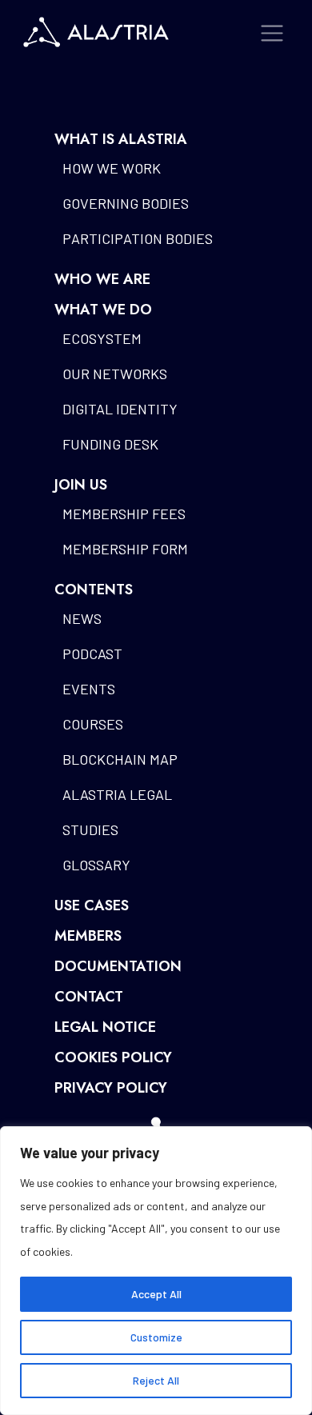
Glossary (96, 864)
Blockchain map (120, 759)
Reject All (156, 1380)
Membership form (125, 549)
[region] (156, 1270)
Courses (92, 724)
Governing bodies (125, 203)
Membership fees (124, 513)
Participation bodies (137, 238)
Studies (90, 829)
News (82, 618)
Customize (156, 1337)
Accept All (156, 1294)
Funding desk (110, 444)
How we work (111, 168)
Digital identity (120, 409)
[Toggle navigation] (272, 33)
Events (88, 689)
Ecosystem (102, 338)
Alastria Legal (117, 794)
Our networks (114, 373)
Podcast (92, 653)
